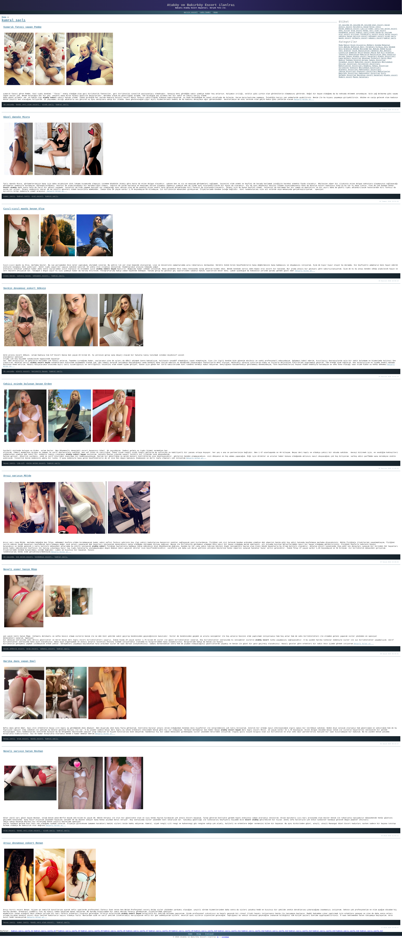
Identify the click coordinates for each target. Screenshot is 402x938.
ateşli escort (23, 371)
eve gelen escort (24, 557)
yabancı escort (47, 649)
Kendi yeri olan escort (28, 105)
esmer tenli (9, 196)
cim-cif (20, 463)
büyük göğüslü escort (13, 649)
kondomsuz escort (44, 557)
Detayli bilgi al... (304, 99)
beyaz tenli (9, 463)
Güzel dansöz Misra (16, 117)
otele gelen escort (35, 463)
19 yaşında (8, 105)
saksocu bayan (24, 276)
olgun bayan (9, 276)
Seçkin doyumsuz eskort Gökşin (24, 288)
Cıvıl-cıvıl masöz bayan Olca (23, 208)
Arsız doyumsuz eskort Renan (23, 843)
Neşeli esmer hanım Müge (20, 569)
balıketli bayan (39, 371)
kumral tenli (23, 196)
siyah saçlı (48, 105)
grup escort (32, 649)
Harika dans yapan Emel (19, 661)
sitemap (225, 937)
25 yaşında (8, 371)
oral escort (37, 196)
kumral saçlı (62, 105)
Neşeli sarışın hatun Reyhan (23, 751)
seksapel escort (41, 276)
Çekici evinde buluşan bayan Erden (27, 383)
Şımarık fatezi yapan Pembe (22, 27)
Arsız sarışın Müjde (17, 475)
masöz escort (37, 739)
